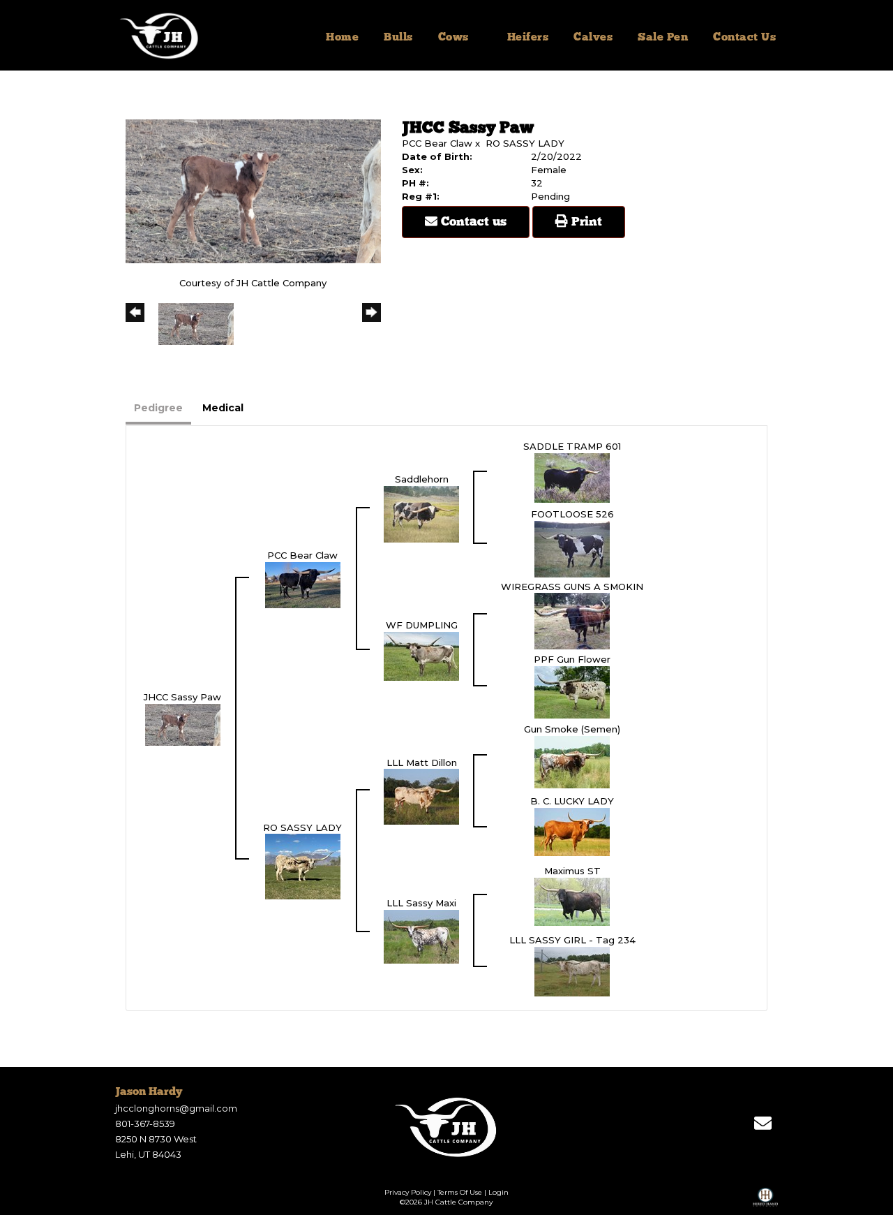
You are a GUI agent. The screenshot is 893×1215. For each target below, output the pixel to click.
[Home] (446, 1127)
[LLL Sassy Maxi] (421, 935)
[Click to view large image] (253, 190)
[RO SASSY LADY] (302, 865)
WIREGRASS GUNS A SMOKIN (572, 586)
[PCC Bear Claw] (302, 583)
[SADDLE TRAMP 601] (572, 477)
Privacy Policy (407, 1192)
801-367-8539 (145, 1123)
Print (585, 222)
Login (498, 1192)
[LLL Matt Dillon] (421, 796)
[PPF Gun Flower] (572, 691)
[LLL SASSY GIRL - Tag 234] (572, 970)
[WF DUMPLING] (421, 655)
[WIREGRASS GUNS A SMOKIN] (572, 620)
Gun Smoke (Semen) (572, 729)
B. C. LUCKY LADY (572, 801)
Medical (222, 408)
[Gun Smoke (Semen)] (572, 761)
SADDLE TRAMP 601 (572, 446)
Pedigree (158, 408)
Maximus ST (572, 870)
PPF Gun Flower (572, 659)
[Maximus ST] (572, 900)
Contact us (471, 222)
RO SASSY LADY (525, 143)
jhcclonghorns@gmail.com (176, 1108)
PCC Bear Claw (437, 143)
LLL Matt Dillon (422, 762)
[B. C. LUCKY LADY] (572, 831)
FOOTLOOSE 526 (572, 514)
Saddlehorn (422, 479)
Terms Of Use (459, 1192)
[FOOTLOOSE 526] (572, 548)
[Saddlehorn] (421, 513)
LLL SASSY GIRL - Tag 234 (572, 939)
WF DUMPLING (422, 625)
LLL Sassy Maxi (421, 902)
